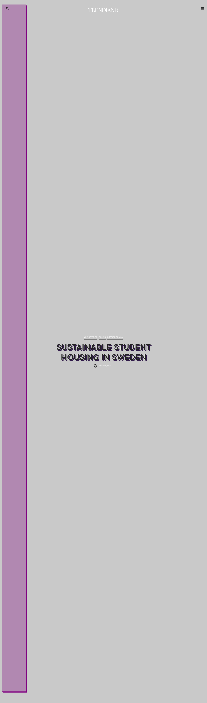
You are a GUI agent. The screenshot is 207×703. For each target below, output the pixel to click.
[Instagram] (11, 689)
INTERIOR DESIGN (13, 242)
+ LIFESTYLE (10, 255)
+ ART (8, 251)
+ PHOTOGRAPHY (13, 259)
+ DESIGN (10, 238)
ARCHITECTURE (90, 337)
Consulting (11, 271)
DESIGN (102, 337)
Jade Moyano (104, 366)
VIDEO (8, 263)
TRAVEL (9, 246)
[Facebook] (9, 689)
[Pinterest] (14, 689)
